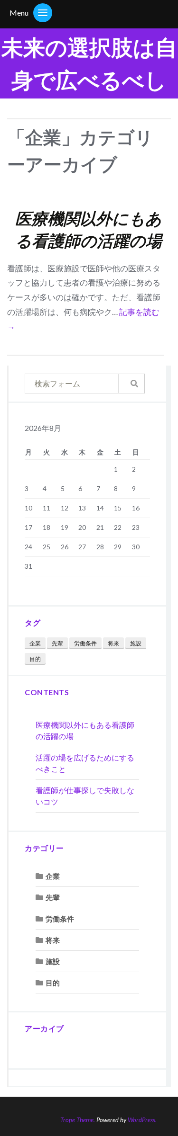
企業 (35, 643)
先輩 (57, 643)
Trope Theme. (77, 1120)
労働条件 (85, 643)
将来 (113, 643)
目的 (35, 658)
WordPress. (142, 1120)
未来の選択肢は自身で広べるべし (89, 63)
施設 (135, 643)
